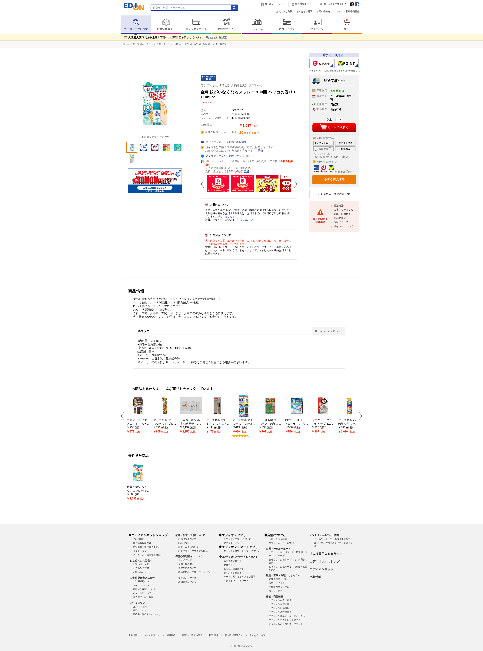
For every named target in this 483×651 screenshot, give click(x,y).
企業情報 (315, 577)
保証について (341, 222)
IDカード (228, 564)
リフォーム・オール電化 (281, 543)
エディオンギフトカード (236, 580)
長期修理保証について (144, 589)
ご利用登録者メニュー (142, 577)
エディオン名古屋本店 (280, 612)
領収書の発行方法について (146, 614)
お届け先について (187, 539)
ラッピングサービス (188, 577)
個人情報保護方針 (142, 543)
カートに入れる (338, 127)
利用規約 (170, 635)
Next (294, 184)
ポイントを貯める (233, 572)
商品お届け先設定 (216, 37)
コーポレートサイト (275, 4)
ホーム (126, 44)
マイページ (317, 29)
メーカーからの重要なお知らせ (149, 555)
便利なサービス (226, 29)
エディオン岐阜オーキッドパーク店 (287, 616)
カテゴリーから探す (136, 29)
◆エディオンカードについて (238, 556)
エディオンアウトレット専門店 (285, 620)
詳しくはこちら (226, 216)
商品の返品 (340, 218)
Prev (204, 184)
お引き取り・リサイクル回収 (193, 550)
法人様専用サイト (304, 4)
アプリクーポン (231, 543)
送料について (140, 610)
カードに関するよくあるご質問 (239, 576)
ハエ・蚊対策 (220, 44)
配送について (185, 543)
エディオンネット (321, 569)
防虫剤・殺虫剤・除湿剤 (197, 44)
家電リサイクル (277, 583)
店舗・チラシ (287, 29)
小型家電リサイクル (279, 587)
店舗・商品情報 (274, 596)
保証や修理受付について (188, 556)
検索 (9, 33)
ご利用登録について (143, 581)
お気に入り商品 (284, 11)
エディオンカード (196, 29)
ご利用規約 (138, 539)
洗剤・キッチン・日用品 (169, 44)
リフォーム (256, 29)
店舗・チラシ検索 (278, 539)
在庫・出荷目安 (342, 213)
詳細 (244, 142)
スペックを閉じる (330, 330)
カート (347, 24)
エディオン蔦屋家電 (279, 604)
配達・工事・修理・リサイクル (283, 575)
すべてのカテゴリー (143, 44)
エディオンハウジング (335, 4)
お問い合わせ (323, 11)
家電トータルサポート (278, 548)
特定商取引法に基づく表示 (146, 547)
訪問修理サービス (278, 579)
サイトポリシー (141, 551)
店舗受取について (187, 581)
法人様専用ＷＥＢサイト (326, 553)
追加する (58, 32)
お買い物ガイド (166, 29)
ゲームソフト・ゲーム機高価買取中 (332, 539)
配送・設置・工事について (190, 535)
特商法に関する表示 (192, 635)
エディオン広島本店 (279, 608)
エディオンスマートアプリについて (242, 551)
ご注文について (138, 602)
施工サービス (275, 591)
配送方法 (339, 205)
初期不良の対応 (186, 564)
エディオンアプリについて (237, 539)
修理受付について (187, 568)
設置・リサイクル (343, 209)
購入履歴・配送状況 (143, 597)
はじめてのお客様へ (141, 560)
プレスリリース (152, 635)
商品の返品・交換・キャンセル (194, 572)
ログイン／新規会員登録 (347, 11)
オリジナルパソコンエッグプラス (286, 624)
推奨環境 (213, 635)
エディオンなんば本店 (280, 600)
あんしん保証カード (234, 568)
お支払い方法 (140, 606)
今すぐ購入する (334, 179)
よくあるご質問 (304, 11)
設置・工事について (188, 547)
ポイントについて (343, 226)
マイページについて (143, 585)
